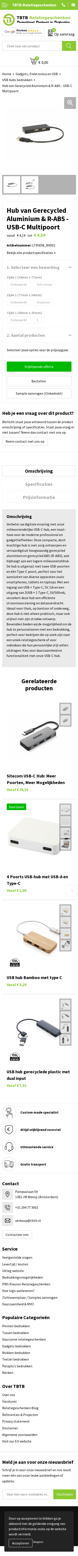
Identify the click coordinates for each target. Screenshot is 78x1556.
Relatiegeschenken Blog (20, 1408)
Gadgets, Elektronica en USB (37, 74)
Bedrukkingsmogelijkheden (22, 1277)
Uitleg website (13, 1271)
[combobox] (32, 46)
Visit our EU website (16, 1441)
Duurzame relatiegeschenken (24, 1339)
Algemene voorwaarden (19, 1434)
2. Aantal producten (26, 335)
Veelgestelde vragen (17, 1257)
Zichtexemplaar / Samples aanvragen (29, 1297)
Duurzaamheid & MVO (18, 1304)
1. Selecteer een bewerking (33, 267)
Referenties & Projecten (20, 1414)
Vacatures (9, 1401)
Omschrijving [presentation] (39, 471)
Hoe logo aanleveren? (18, 1290)
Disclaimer (10, 1428)
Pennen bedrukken (16, 1326)
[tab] (39, 470)
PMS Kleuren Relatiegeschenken (26, 1284)
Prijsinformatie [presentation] (39, 497)
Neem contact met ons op (25, 441)
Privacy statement (16, 1421)
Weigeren (38, 1542)
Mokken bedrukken (16, 1352)
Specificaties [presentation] (38, 484)
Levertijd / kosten (15, 1264)
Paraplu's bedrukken (17, 1366)
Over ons (8, 1395)
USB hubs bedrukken (17, 80)
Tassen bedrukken (15, 1333)
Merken (7, 1372)
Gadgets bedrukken (16, 1346)
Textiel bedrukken (15, 1359)
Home (6, 74)
